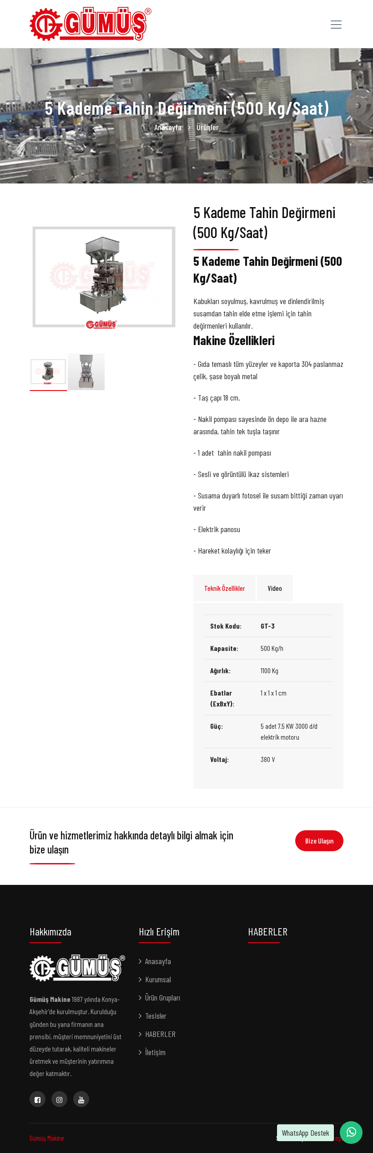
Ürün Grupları (162, 997)
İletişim (155, 1052)
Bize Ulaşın (319, 840)
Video (275, 588)
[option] (105, 277)
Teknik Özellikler (224, 588)
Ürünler (208, 127)
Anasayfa (167, 127)
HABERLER (160, 1034)
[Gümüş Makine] (90, 23)
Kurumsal (158, 979)
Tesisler (155, 1016)
